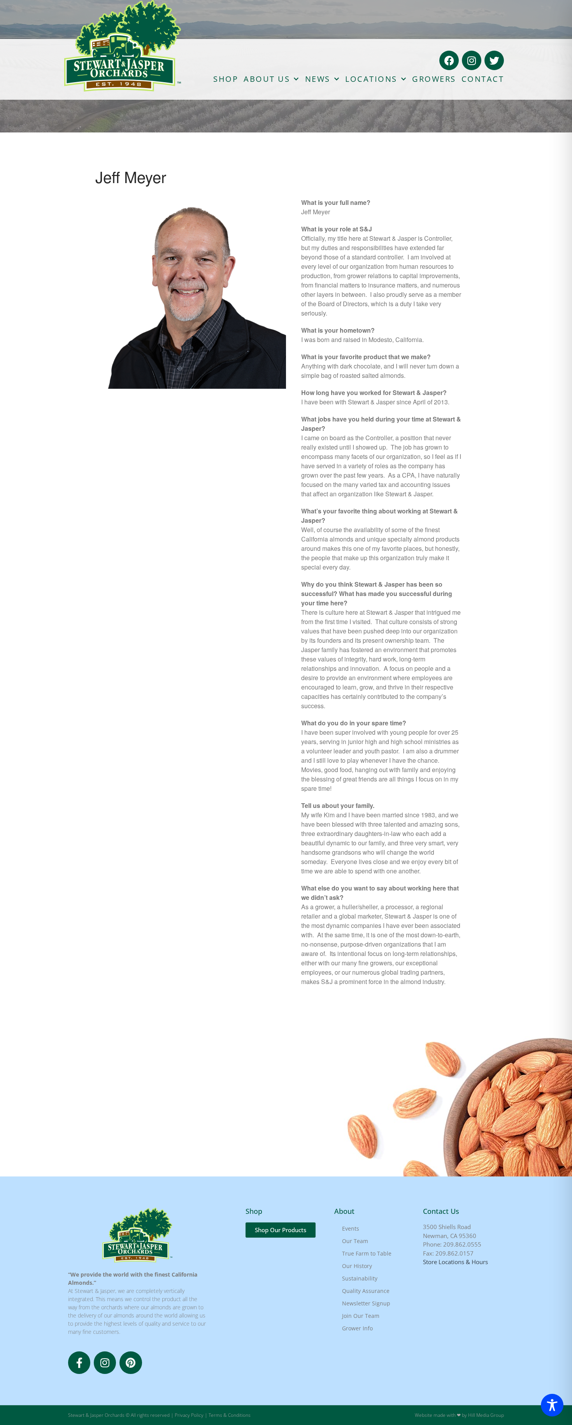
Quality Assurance (366, 1290)
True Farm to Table (366, 1253)
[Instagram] (471, 60)
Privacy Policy (189, 1415)
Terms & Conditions (230, 1415)
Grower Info (357, 1328)
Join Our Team (360, 1315)
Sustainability (359, 1278)
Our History (357, 1266)
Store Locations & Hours (455, 1262)
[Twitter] (494, 60)
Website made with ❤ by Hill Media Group (459, 1415)
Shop (225, 79)
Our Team (355, 1241)
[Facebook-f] (79, 1362)
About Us (267, 79)
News (317, 79)
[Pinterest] (130, 1362)
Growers (434, 79)
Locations (371, 79)
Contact (482, 79)
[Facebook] (449, 60)
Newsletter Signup (366, 1303)
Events (350, 1228)
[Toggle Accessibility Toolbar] (552, 1405)
